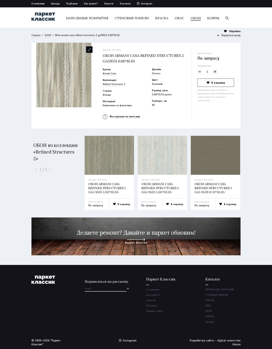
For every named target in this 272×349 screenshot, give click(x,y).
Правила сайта (154, 311)
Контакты (125, 3)
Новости (108, 3)
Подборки (72, 3)
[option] (63, 75)
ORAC (179, 18)
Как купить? (91, 3)
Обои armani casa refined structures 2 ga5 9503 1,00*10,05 (160, 188)
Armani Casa (109, 73)
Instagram (146, 3)
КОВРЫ (213, 18)
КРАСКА (161, 18)
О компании (38, 3)
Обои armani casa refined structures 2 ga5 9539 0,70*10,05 (213, 188)
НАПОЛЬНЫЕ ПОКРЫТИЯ (87, 18)
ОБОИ (196, 18)
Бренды (55, 3)
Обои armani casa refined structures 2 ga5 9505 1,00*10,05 (107, 188)
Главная (36, 35)
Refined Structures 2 (114, 84)
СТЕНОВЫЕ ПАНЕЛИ (132, 18)
